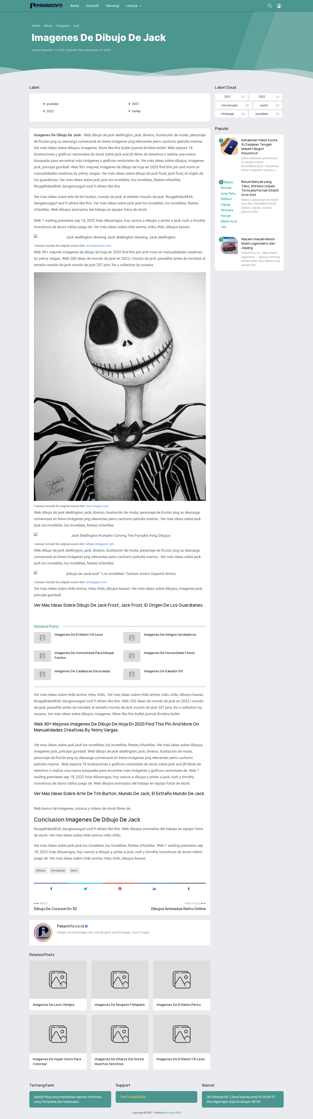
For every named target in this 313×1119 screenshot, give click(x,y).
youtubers (261, 113)
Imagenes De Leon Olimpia (53, 1004)
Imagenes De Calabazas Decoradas (82, 671)
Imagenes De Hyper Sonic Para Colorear (57, 1061)
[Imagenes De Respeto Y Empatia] (119, 980)
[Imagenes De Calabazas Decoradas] (42, 674)
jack (74, 870)
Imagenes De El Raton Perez (178, 1004)
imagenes (59, 870)
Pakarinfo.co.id (71, 926)
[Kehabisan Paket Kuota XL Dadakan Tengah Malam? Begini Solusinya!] (229, 146)
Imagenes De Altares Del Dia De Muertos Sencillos (119, 1061)
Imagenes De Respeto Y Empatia (120, 1004)
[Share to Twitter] (85, 888)
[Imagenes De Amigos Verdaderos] (131, 638)
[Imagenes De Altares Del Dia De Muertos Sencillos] (119, 1034)
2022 (50, 111)
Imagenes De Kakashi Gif (163, 671)
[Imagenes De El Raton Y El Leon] (42, 638)
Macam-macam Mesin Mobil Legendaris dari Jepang (258, 243)
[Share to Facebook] (51, 888)
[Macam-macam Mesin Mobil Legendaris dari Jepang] (229, 245)
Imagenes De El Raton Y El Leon (79, 634)
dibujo (41, 870)
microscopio (230, 105)
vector (264, 105)
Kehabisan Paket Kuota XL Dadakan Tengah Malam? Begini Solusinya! (259, 146)
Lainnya (131, 6)
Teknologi (112, 6)
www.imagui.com (97, 506)
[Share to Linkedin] (154, 888)
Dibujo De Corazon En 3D (55, 908)
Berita (75, 6)
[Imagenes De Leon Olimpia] (58, 980)
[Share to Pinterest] (120, 888)
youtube (52, 104)
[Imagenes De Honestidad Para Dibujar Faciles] (42, 656)
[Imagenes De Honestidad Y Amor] (131, 656)
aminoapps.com (96, 582)
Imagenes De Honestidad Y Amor (169, 653)
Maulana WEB (173, 1112)
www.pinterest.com (98, 245)
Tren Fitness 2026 (133, 1097)
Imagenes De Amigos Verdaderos (170, 634)
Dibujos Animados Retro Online (178, 908)
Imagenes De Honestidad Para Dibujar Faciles (84, 655)
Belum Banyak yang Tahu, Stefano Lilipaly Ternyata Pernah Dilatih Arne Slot (260, 188)
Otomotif (92, 6)
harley (136, 111)
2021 (135, 104)
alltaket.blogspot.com (100, 544)
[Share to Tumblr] (188, 888)
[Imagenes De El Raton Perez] (181, 980)
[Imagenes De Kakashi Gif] (131, 674)
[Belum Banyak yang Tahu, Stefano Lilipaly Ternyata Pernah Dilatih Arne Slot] (229, 204)
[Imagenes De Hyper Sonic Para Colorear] (58, 1034)
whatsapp (227, 113)
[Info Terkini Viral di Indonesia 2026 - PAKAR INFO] (46, 5)
